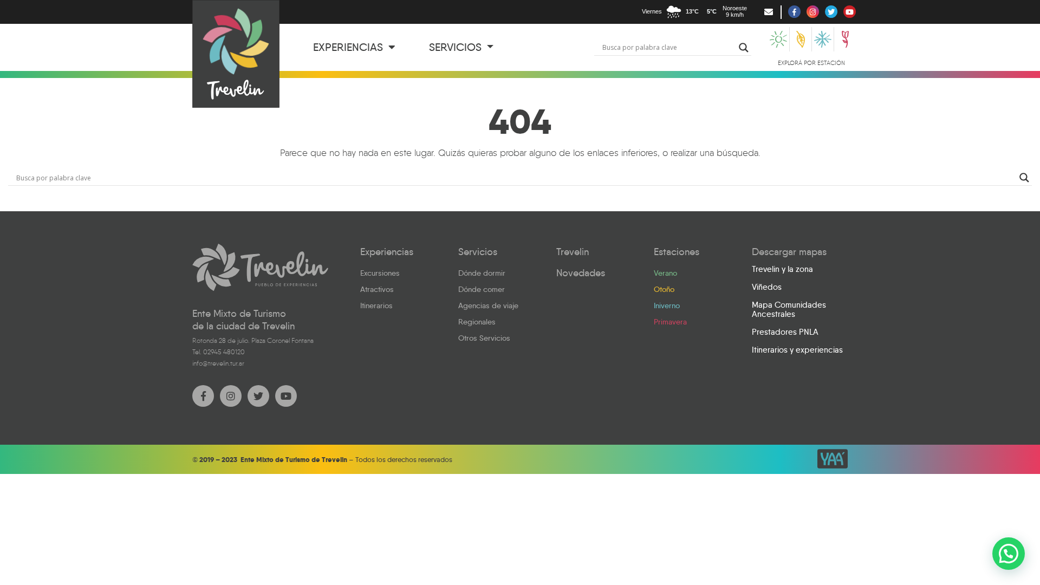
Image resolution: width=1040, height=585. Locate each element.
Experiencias (349, 47)
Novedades (580, 273)
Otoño (664, 289)
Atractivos (377, 289)
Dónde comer (481, 289)
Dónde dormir (481, 273)
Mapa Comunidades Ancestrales (789, 309)
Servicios (456, 47)
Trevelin (572, 252)
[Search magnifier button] (743, 47)
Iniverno (667, 305)
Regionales (477, 322)
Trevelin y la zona (782, 269)
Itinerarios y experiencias (797, 350)
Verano (665, 273)
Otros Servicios (484, 338)
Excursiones (380, 273)
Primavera (670, 322)
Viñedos (767, 287)
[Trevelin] (260, 267)
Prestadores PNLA (785, 332)
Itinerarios (376, 305)
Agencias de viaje (488, 305)
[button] (1008, 553)
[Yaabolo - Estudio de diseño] (832, 459)
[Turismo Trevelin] (236, 54)
